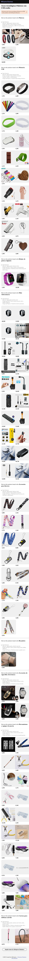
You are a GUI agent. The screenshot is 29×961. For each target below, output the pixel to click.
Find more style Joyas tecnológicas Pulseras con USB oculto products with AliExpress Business (13, 12)
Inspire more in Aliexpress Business (14, 949)
